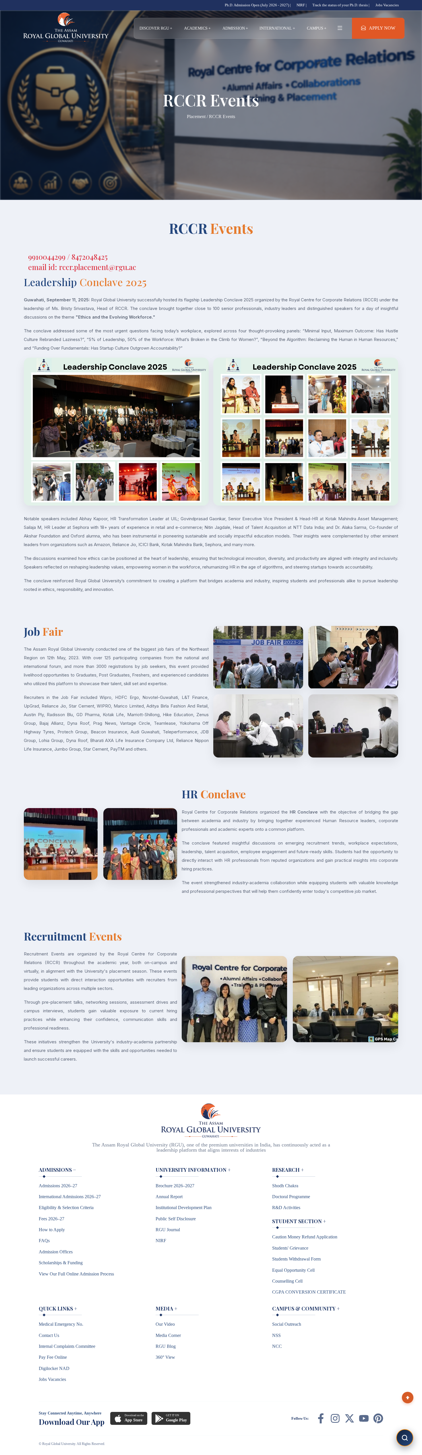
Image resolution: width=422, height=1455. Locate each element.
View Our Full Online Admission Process (76, 1273)
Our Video (165, 1324)
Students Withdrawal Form (296, 1258)
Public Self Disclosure (176, 1218)
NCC (277, 1346)
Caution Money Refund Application (304, 1236)
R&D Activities (286, 1207)
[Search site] (404, 1437)
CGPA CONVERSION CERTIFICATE (309, 1292)
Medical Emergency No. (61, 1324)
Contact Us (49, 1335)
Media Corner (168, 1335)
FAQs (44, 1240)
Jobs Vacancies (387, 5)
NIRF (161, 1240)
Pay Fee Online (53, 1357)
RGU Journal (168, 1229)
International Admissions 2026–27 (70, 1196)
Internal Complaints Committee (67, 1346)
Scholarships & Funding (61, 1262)
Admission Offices (56, 1251)
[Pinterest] (378, 1418)
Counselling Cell (287, 1281)
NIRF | (302, 5)
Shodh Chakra (285, 1185)
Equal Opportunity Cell (293, 1270)
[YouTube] (364, 1418)
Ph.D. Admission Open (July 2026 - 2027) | (258, 5)
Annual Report (169, 1196)
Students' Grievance (290, 1248)
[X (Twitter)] (349, 1418)
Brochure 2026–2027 (175, 1185)
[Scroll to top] (407, 1397)
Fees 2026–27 (51, 1218)
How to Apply (52, 1229)
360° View (165, 1357)
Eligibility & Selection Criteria (66, 1207)
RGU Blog (166, 1346)
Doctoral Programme (291, 1196)
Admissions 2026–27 (58, 1185)
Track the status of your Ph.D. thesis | (340, 5)
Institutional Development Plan (184, 1207)
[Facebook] (321, 1418)
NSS (276, 1335)
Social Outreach (286, 1324)
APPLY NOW (382, 28)
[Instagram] (335, 1418)
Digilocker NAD (54, 1368)
